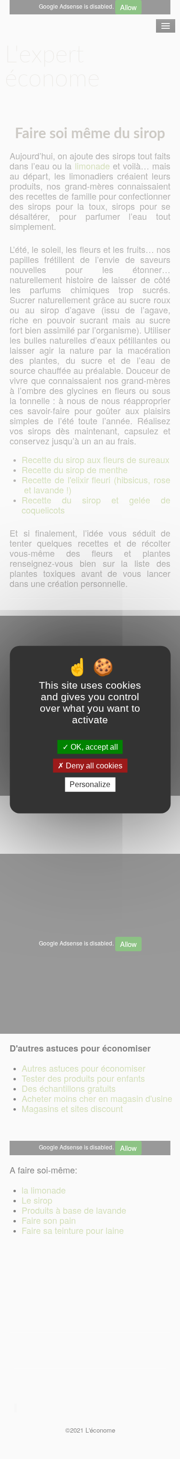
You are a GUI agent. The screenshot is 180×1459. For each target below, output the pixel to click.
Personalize (90, 784)
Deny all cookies (93, 766)
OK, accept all (93, 747)
